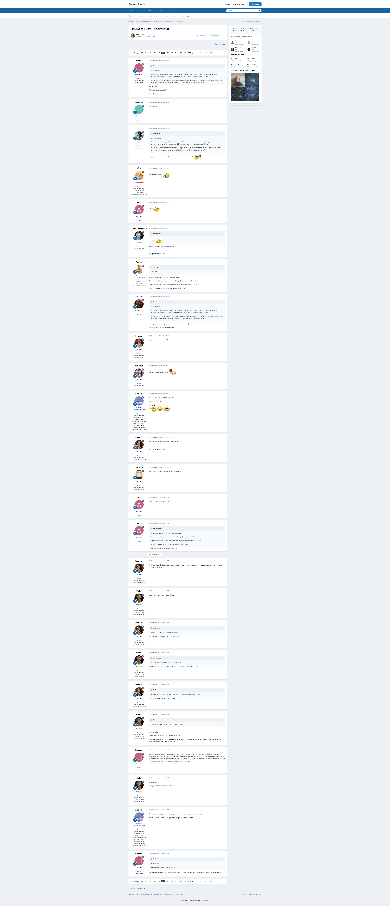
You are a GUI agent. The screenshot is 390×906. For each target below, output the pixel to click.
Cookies (205, 900)
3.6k (139, 146)
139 (185, 53)
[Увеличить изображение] (198, 157)
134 (163, 53)
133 (159, 53)
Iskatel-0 (139, 102)
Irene (138, 61)
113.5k (140, 282)
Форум (131, 16)
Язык (184, 900)
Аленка (138, 394)
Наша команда (153, 16)
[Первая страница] (131, 53)
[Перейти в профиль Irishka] (232, 42)
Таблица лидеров (185, 16)
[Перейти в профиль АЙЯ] (139, 175)
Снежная (138, 366)
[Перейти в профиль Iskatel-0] (139, 109)
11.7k (139, 120)
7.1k (140, 768)
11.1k (139, 353)
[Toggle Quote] (152, 66)
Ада (139, 202)
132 (154, 53)
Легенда (139, 467)
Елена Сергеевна (139, 228)
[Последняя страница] (196, 53)
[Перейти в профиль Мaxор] (139, 303)
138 (181, 53)
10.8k (139, 383)
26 (140, 220)
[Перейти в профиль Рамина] (139, 444)
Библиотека (141, 11)
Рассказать (202, 35)
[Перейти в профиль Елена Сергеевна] (139, 235)
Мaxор (139, 297)
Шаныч (138, 750)
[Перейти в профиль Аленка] (139, 401)
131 (150, 53)
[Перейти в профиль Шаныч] (139, 757)
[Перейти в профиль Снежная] (139, 373)
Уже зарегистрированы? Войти (235, 4)
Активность (165, 11)
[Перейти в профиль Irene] (139, 68)
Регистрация (255, 4)
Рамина (138, 437)
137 (176, 53)
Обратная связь (194, 900)
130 (146, 53)
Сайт (132, 11)
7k (140, 78)
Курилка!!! (151, 37)
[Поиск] (259, 10)
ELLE (138, 128)
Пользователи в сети (168, 16)
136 (172, 53)
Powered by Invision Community (195, 903)
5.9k (139, 608)
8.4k (139, 413)
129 (142, 53)
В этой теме (250, 10)
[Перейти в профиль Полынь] (139, 343)
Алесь (139, 262)
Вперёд (190, 53)
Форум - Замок (136, 4)
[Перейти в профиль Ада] (139, 209)
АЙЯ (139, 168)
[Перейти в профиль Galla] (139, 598)
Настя (254, 48)
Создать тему (220, 44)
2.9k (139, 186)
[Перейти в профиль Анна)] (133, 35)
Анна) (144, 34)
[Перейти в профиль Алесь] (139, 269)
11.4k (139, 246)
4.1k (139, 314)
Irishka (237, 41)
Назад (136, 53)
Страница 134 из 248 (206, 53)
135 (168, 53)
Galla (138, 591)
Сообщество (153, 11)
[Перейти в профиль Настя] (249, 49)
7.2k (139, 485)
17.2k (139, 455)
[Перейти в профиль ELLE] (139, 135)
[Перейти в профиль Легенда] (139, 474)
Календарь (140, 16)
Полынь (138, 336)
